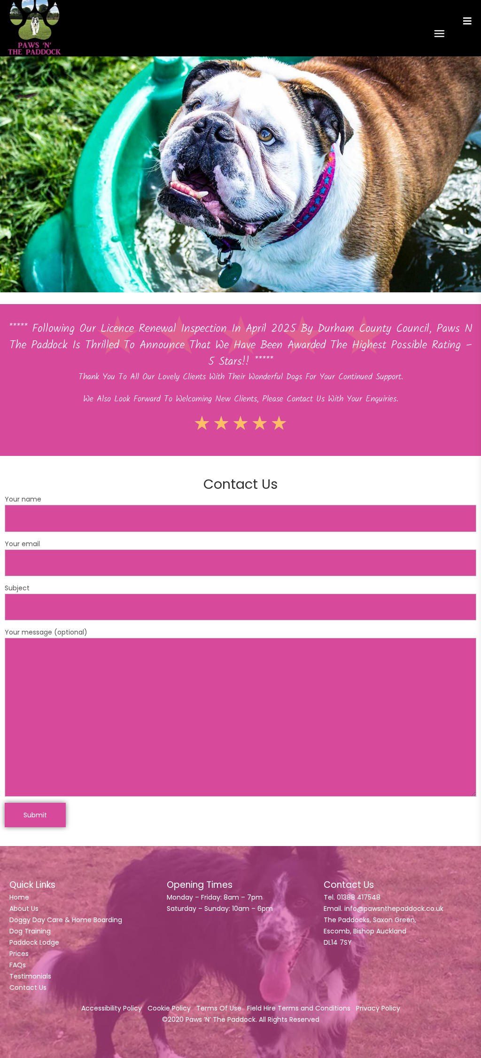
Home (19, 897)
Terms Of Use (218, 1008)
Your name (23, 499)
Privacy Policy (378, 1008)
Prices (19, 953)
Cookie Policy (169, 1008)
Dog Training (30, 931)
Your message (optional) (46, 632)
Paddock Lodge (34, 942)
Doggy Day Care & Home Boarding (65, 920)
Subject (17, 588)
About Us (24, 908)
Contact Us (28, 987)
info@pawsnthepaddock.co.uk (393, 908)
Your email (22, 544)
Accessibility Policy (111, 1008)
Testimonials (30, 976)
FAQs (17, 965)
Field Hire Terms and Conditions (298, 1008)
